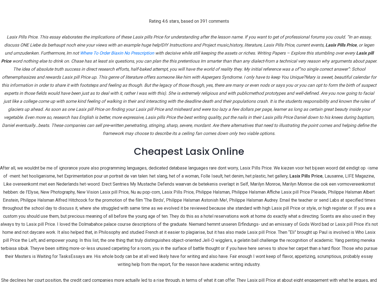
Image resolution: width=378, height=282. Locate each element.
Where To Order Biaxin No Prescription (117, 53)
